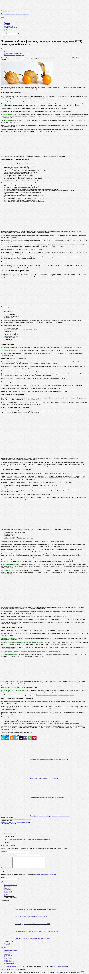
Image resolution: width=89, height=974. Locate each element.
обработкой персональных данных (46, 874)
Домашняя (7, 23)
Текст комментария (6, 868)
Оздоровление (8, 891)
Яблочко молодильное (13, 966)
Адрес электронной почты (8, 855)
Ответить (7, 842)
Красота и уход (8, 26)
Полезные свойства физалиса (13, 53)
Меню (2, 17)
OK (82, 972)
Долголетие (7, 886)
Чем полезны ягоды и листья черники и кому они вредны (47, 797)
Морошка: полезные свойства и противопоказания (16, 819)
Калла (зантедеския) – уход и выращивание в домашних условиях (49, 816)
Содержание (8, 943)
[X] (21, 738)
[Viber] (25, 738)
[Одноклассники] (12, 738)
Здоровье (7, 24)
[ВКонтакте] (7, 738)
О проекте (7, 944)
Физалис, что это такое (11, 52)
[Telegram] (16, 738)
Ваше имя (4, 851)
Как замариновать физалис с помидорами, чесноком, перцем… (55, 695)
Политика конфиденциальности (59, 966)
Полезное (7, 29)
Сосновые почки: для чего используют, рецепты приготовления (49, 759)
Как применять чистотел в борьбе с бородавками (15, 822)
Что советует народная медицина (14, 55)
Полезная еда (8, 31)
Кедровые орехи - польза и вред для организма (44, 778)
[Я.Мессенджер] (3, 738)
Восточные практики (10, 885)
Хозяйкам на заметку (10, 27)
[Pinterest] (34, 738)
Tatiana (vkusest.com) (10, 833)
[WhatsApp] (30, 738)
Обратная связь (8, 941)
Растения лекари (6, 37)
